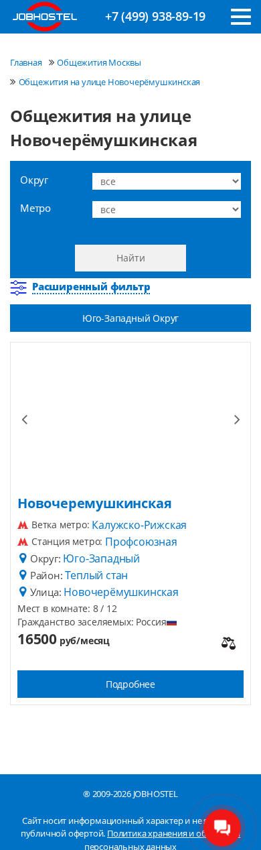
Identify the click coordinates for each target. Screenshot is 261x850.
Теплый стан (96, 575)
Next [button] (237, 417)
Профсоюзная (141, 541)
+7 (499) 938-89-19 (155, 16)
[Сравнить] (228, 643)
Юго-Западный (101, 558)
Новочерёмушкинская (121, 592)
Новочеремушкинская (94, 503)
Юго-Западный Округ (130, 318)
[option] (130, 418)
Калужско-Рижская (139, 525)
